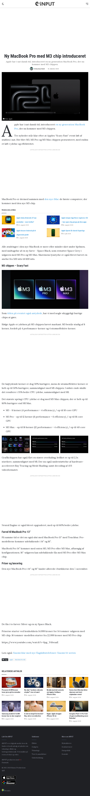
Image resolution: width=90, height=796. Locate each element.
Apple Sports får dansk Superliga (73, 231)
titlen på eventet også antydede (24, 313)
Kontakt (65, 754)
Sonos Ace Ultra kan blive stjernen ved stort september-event (78, 692)
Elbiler (34, 743)
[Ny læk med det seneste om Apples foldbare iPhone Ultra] (56, 682)
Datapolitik (66, 750)
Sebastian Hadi (39, 69)
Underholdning (37, 758)
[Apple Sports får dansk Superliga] (53, 232)
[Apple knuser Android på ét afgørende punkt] (8, 232)
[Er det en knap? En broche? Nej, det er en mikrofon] (33, 706)
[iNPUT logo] (45, 4)
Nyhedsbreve (66, 743)
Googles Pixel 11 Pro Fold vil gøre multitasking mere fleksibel (78, 716)
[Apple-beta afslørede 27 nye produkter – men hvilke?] (8, 220)
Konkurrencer (67, 747)
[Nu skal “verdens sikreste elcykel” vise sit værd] (33, 682)
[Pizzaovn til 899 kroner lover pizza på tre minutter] (11, 682)
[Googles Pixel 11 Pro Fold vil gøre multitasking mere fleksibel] (78, 706)
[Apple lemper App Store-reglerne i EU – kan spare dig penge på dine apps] (53, 220)
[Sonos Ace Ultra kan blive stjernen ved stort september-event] (78, 682)
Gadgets (35, 747)
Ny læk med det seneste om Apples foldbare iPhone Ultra (55, 692)
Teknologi (35, 750)
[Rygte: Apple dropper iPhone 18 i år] (56, 706)
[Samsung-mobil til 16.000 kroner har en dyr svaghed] (11, 706)
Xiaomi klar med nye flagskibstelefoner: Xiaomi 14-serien (44, 652)
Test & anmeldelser (39, 754)
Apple (11, 659)
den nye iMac (51, 199)
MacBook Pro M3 (20, 659)
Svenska (7, 791)
